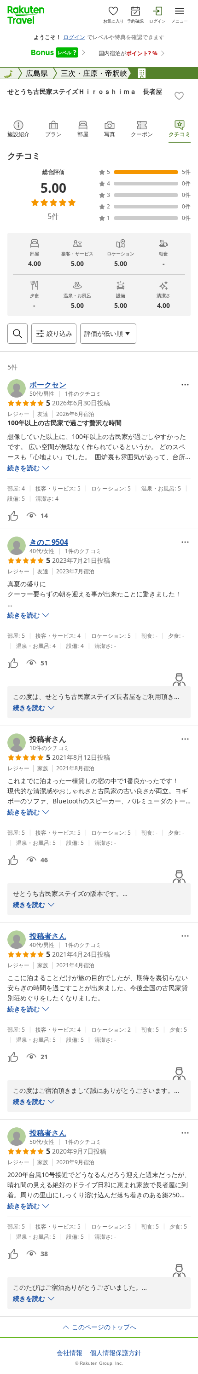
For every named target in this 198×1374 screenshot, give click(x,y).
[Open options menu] (185, 384)
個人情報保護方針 (115, 1353)
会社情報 (69, 1353)
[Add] (179, 96)
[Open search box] (17, 333)
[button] (54, 388)
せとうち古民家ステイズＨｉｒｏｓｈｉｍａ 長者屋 (84, 91)
